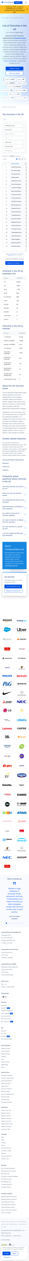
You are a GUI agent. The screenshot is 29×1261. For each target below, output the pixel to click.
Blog (2, 1140)
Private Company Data (7, 1078)
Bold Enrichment (6, 1016)
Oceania (3, 1056)
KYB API (3, 1036)
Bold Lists (4, 1005)
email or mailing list (10, 61)
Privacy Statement (6, 1156)
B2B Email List (5, 1173)
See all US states (6, 1212)
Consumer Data (5, 1129)
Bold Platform (5, 1013)
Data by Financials (6, 1118)
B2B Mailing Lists (6, 1181)
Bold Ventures (5, 1021)
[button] (14, 68)
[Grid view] (19, 159)
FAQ (2, 1137)
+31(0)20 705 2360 (6, 943)
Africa (3, 1067)
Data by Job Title (6, 1110)
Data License (5, 1086)
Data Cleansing (5, 1091)
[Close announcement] (27, 9)
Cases (3, 1145)
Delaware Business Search (9, 1199)
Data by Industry (5, 1116)
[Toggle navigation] (25, 2)
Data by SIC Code (6, 1121)
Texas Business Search (8, 1202)
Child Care (5, 466)
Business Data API (6, 1089)
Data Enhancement (6, 1081)
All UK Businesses (6, 1179)
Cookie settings (5, 1240)
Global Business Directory (8, 1171)
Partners (3, 1153)
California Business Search (9, 1196)
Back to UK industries (9, 107)
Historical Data (5, 1097)
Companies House (19, 38)
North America (5, 1051)
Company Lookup (6, 1150)
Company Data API (6, 1102)
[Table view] (16, 159)
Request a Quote (6, 1187)
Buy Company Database (8, 1168)
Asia (2, 1059)
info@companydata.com (8, 940)
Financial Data (5, 1099)
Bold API (3, 1008)
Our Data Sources (6, 1148)
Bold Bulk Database (6, 1010)
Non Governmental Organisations (13, 460)
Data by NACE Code (6, 1124)
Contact (3, 1142)
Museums (5, 463)
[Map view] (25, 159)
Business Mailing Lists (7, 1094)
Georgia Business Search (8, 1204)
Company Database (6, 1075)
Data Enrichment (6, 1083)
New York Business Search (9, 1210)
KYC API (3, 1033)
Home (3, 17)
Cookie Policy (5, 1159)
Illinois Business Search (8, 1207)
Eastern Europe (5, 1054)
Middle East (4, 1064)
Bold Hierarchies (6, 1019)
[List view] (22, 159)
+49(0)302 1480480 (7, 957)
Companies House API (11, 565)
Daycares (5, 470)
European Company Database (9, 1176)
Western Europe (5, 1048)
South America (5, 1062)
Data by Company (6, 1126)
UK (7, 17)
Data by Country (5, 1113)
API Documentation (6, 1039)
